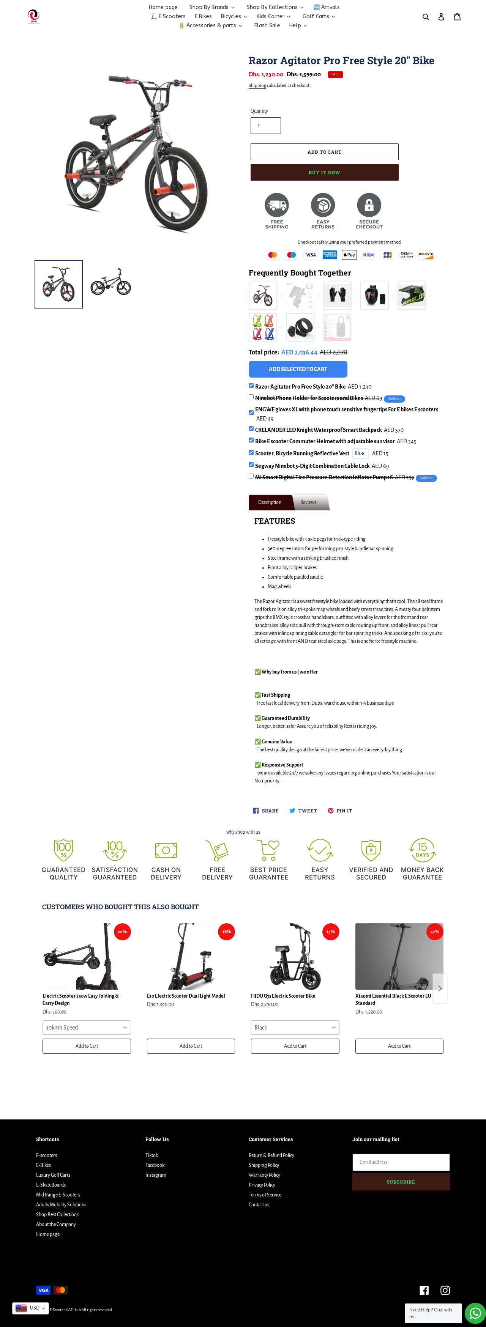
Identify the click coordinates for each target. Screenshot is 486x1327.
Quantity (259, 111)
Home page (48, 1234)
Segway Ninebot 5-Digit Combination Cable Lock (322, 466)
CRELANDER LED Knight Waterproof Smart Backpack (329, 430)
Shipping (257, 85)
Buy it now (325, 172)
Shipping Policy (264, 1165)
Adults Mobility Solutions (61, 1204)
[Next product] (440, 988)
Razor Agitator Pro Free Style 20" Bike (313, 387)
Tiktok (151, 1155)
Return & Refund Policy (271, 1155)
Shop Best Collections (57, 1214)
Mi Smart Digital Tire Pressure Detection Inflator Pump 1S (334, 477)
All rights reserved (97, 1310)
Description (269, 502)
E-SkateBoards (51, 1185)
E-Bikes (43, 1165)
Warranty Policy (264, 1175)
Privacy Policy (262, 1185)
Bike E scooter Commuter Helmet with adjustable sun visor (336, 441)
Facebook (154, 1165)
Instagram (155, 1175)
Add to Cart (87, 1046)
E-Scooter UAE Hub (65, 1310)
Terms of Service (265, 1195)
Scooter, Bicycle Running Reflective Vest (302, 453)
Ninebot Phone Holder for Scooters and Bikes (318, 398)
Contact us (259, 1204)
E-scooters (46, 1155)
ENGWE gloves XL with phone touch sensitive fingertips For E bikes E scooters (346, 414)
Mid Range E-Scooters (58, 1195)
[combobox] (87, 1027)
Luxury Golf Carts (53, 1175)
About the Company (56, 1224)
